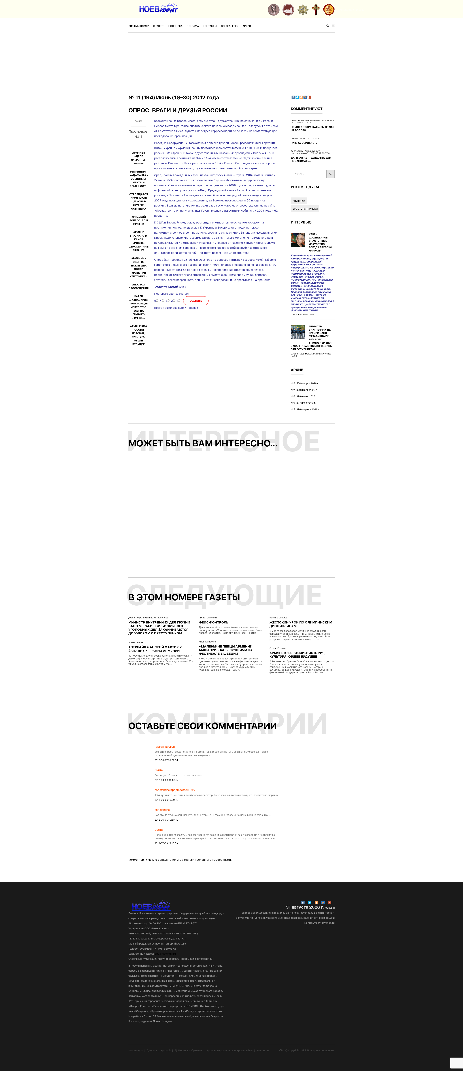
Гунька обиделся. (304, 142)
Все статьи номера (305, 208)
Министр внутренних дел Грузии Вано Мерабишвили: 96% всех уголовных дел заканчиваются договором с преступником (159, 627)
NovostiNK (299, 201)
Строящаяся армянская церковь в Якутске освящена (138, 201)
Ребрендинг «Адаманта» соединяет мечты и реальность (138, 179)
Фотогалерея (229, 26)
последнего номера (208, 859)
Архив (247, 26)
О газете (158, 26)
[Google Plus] (309, 97)
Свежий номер (138, 26)
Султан (159, 770)
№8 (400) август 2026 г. (305, 383)
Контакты (210, 26)
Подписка (175, 26)
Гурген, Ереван (165, 746)
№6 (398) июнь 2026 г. (304, 396)
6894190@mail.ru (165, 953)
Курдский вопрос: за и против (138, 220)
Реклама (193, 26)
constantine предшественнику (175, 790)
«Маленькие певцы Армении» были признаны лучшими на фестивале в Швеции (226, 649)
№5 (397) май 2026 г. (303, 402)
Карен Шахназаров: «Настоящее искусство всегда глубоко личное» (138, 307)
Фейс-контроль (213, 622)
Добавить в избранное (188, 1050)
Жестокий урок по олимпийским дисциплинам (300, 624)
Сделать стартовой (159, 1050)
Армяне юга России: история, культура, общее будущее (297, 654)
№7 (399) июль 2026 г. (304, 389)
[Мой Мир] (305, 97)
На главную (135, 1050)
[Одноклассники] (301, 97)
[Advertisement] (231, 59)
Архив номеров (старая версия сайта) (229, 1050)
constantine (162, 810)
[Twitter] (297, 97)
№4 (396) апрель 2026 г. (305, 409)
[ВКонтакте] (293, 97)
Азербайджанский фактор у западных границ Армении (155, 649)
